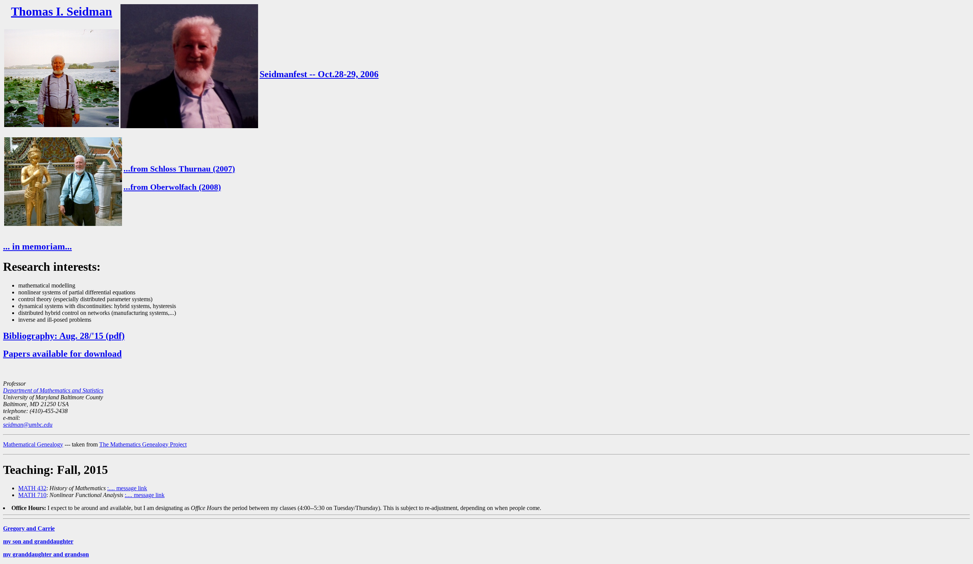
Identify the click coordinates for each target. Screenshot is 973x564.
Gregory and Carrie (29, 528)
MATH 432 (32, 488)
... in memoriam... (37, 246)
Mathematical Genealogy (33, 444)
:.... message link (127, 488)
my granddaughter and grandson (46, 554)
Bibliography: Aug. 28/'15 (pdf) (64, 336)
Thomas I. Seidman (61, 11)
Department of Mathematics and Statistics (53, 390)
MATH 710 (32, 495)
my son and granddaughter (38, 541)
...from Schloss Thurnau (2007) (179, 168)
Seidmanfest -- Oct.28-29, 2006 (319, 74)
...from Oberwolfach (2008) (172, 187)
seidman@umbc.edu (27, 424)
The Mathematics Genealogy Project (143, 444)
